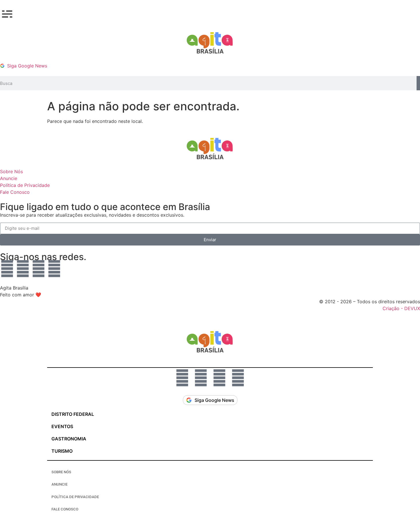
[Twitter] (54, 269)
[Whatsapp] (7, 269)
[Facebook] (38, 269)
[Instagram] (23, 269)
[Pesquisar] (418, 83)
